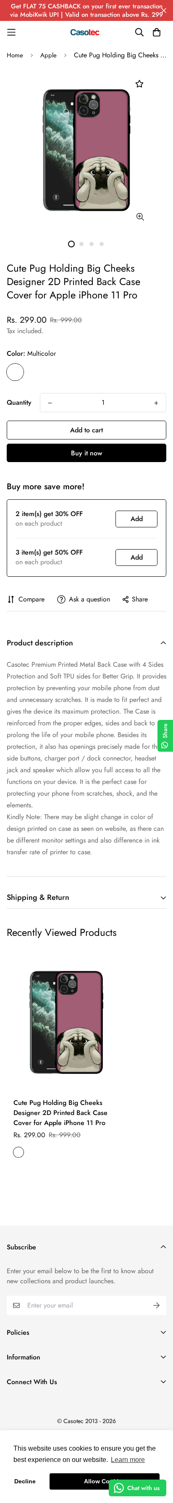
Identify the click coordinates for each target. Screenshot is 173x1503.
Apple (48, 55)
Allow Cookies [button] (104, 1481)
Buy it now (86, 453)
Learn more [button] (128, 1459)
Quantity (19, 402)
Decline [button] (25, 1481)
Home (15, 55)
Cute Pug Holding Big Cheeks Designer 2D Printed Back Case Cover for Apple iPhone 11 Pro (60, 1113)
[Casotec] (86, 32)
